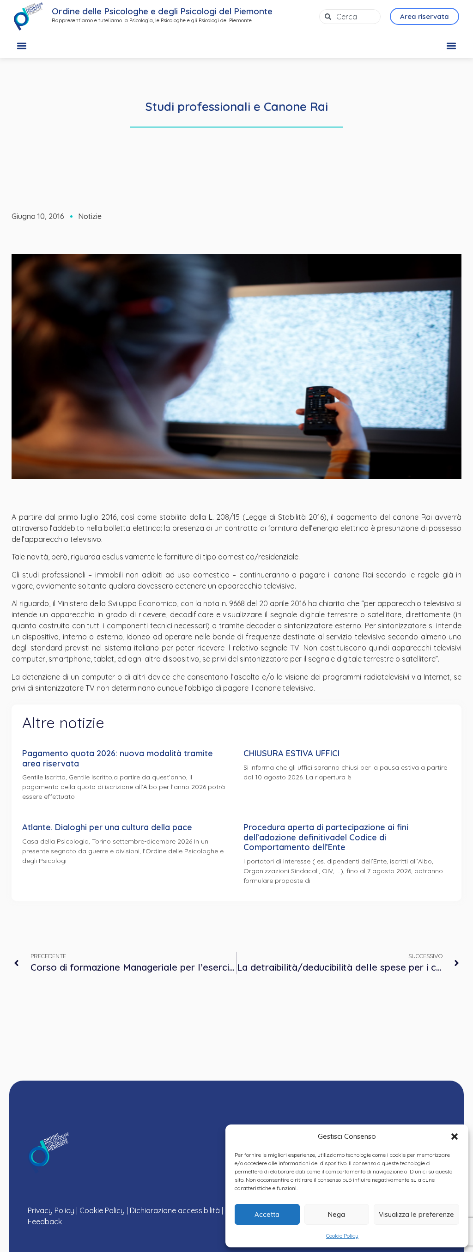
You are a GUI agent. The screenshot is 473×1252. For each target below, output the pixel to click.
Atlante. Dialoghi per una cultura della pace (107, 827)
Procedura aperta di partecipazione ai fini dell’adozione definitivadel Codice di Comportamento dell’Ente (325, 837)
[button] (454, 1136)
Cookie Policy (342, 1235)
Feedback (45, 1221)
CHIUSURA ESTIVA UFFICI (291, 753)
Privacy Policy (51, 1210)
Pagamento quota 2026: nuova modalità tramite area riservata (117, 758)
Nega (336, 1214)
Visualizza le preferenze (416, 1214)
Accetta (267, 1214)
